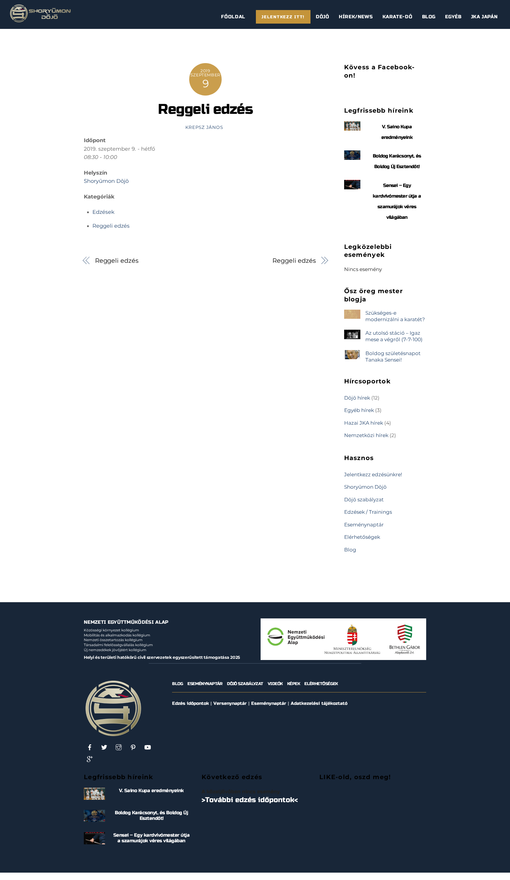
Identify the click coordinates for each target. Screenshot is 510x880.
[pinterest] (133, 747)
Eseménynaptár (364, 524)
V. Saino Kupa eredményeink (151, 790)
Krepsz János (204, 127)
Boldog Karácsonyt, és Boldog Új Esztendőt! (151, 815)
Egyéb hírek (359, 410)
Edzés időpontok (190, 703)
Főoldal (233, 16)
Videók (275, 683)
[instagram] (119, 747)
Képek (293, 683)
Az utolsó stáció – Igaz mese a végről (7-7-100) (394, 336)
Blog (429, 16)
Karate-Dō (397, 16)
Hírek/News (356, 16)
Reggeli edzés (205, 109)
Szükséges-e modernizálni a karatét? (395, 316)
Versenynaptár (230, 703)
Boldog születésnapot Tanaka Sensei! (393, 356)
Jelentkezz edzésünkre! (373, 474)
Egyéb (453, 16)
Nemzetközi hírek (366, 435)
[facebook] (90, 747)
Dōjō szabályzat (364, 499)
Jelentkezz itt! (283, 16)
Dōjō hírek (357, 398)
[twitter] (104, 747)
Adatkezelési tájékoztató (319, 703)
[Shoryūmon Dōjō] (40, 20)
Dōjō (322, 16)
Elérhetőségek (362, 537)
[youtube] (147, 747)
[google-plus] (90, 759)
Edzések (103, 212)
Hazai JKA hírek (363, 423)
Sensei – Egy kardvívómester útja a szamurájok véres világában (151, 837)
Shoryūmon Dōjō (106, 181)
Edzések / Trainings (368, 512)
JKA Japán (484, 16)
